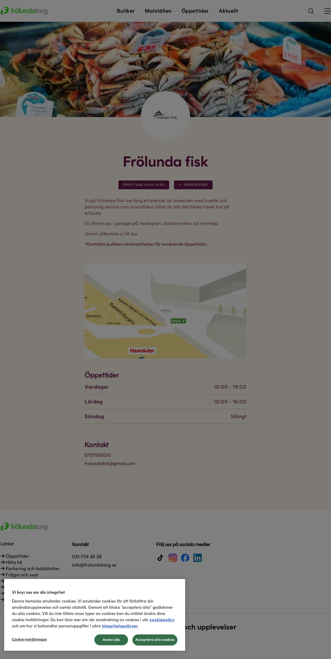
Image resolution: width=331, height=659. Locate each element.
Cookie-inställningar (29, 639)
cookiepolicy (162, 619)
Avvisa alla (111, 640)
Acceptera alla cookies (155, 640)
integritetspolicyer (120, 626)
